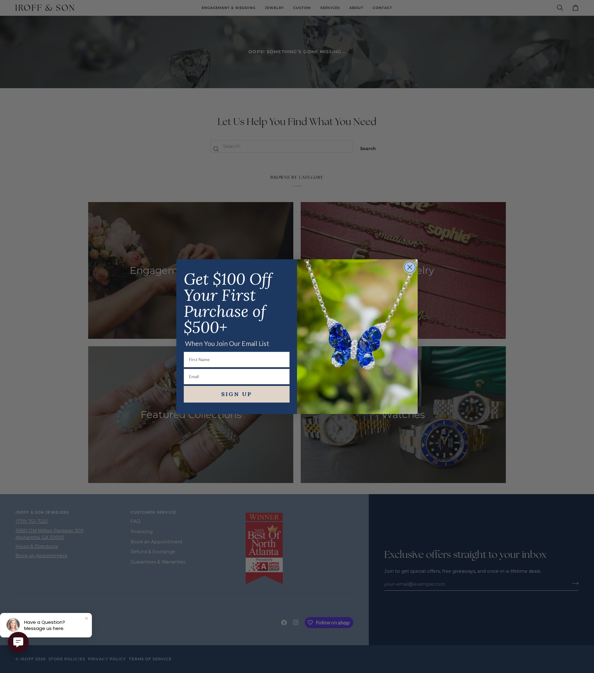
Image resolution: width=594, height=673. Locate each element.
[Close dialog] (409, 267)
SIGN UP (236, 394)
